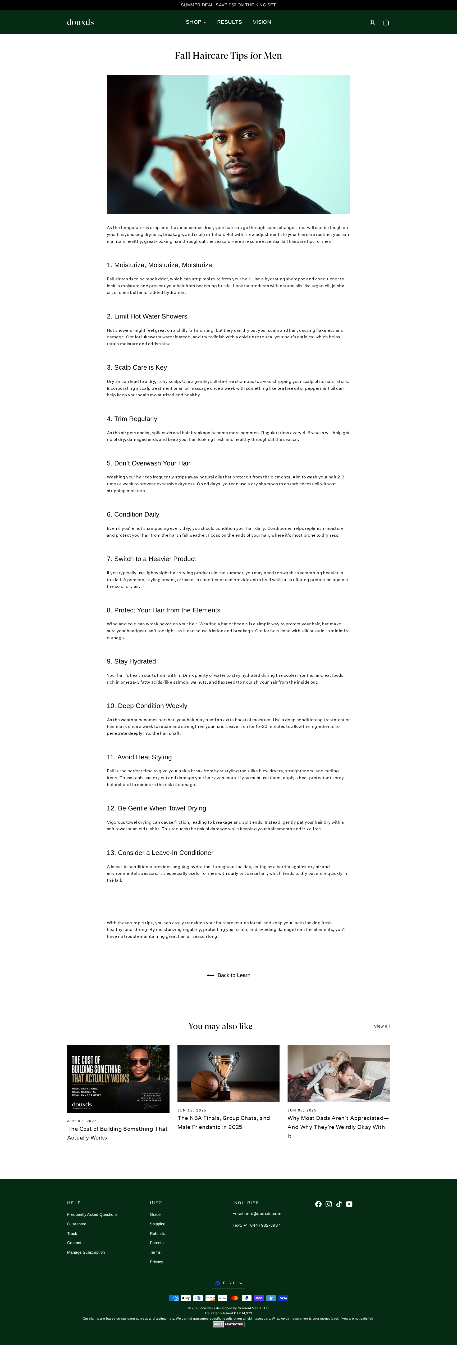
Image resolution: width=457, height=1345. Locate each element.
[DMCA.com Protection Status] (229, 1326)
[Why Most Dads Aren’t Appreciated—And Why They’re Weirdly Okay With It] (338, 1073)
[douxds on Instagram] (329, 1203)
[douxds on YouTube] (349, 1203)
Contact (74, 1243)
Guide (155, 1214)
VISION (262, 22)
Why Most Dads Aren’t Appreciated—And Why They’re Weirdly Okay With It (338, 1127)
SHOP (194, 22)
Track (72, 1233)
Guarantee (76, 1224)
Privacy (156, 1262)
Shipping (158, 1224)
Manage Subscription (86, 1252)
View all (382, 1026)
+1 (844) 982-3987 (261, 1225)
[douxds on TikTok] (339, 1203)
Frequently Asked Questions (92, 1214)
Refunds (157, 1233)
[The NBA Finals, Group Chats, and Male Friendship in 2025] (228, 1073)
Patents (157, 1243)
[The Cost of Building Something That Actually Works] (118, 1079)
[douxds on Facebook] (318, 1203)
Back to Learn (233, 975)
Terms (155, 1252)
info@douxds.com (264, 1213)
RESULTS (229, 22)
